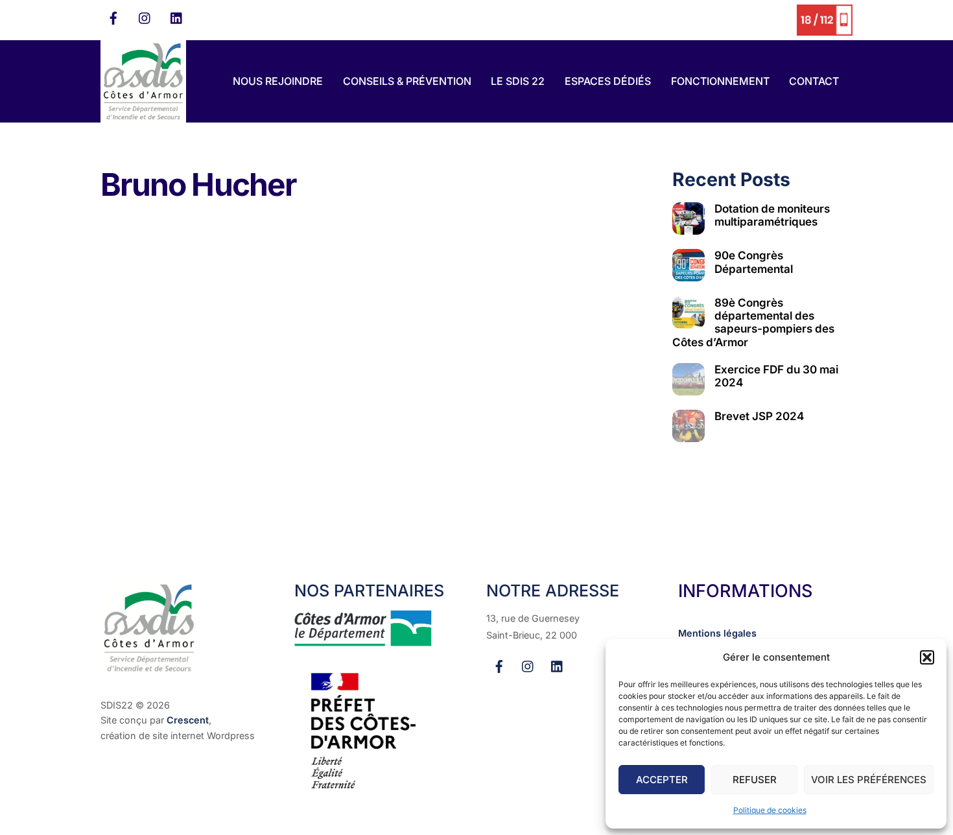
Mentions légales (717, 633)
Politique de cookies (769, 810)
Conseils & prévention (407, 81)
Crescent (188, 719)
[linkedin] (177, 17)
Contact (814, 81)
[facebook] (113, 17)
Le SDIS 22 (518, 81)
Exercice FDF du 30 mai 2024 (776, 376)
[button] (927, 657)
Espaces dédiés (608, 81)
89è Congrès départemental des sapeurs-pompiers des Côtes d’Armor (753, 322)
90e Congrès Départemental (753, 262)
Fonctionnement (720, 81)
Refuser (755, 779)
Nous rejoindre (278, 81)
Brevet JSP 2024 (759, 416)
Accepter (662, 779)
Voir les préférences (868, 779)
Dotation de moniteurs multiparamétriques (772, 215)
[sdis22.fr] (143, 116)
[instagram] (145, 17)
